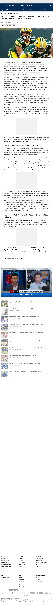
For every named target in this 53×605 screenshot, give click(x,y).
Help (2, 575)
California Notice (40, 566)
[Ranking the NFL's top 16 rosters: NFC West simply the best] (4, 319)
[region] (26, 282)
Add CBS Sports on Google (9, 25)
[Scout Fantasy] (48, 593)
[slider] (26, 292)
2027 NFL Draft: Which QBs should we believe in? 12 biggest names (26, 332)
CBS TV (21, 566)
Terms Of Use (39, 558)
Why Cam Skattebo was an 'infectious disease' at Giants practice (25, 363)
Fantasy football (37, 139)
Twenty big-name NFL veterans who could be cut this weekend (25, 371)
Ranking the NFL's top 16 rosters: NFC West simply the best (24, 316)
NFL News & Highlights (13, 13)
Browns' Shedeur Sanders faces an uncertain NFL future (23, 309)
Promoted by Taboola (46, 264)
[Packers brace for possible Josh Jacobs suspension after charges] (4, 342)
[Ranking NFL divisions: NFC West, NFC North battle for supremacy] (4, 327)
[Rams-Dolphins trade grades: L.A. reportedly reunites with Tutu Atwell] (4, 350)
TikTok (20, 577)
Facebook (21, 581)
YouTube (21, 575)
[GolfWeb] (26, 596)
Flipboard (21, 586)
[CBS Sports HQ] (24, 590)
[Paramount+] (24, 592)
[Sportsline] (16, 593)
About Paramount (23, 562)
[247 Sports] (6, 592)
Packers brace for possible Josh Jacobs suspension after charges (25, 340)
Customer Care (5, 577)
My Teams (38, 579)
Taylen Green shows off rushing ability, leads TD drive (22, 355)
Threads (21, 585)
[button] (2, 5)
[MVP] (41, 592)
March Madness (5, 568)
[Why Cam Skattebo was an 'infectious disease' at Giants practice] (4, 366)
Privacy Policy (39, 560)
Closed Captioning (40, 565)
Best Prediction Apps (6, 566)
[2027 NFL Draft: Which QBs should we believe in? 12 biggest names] (4, 335)
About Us (21, 558)
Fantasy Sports (5, 560)
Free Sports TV (5, 562)
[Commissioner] (34, 592)
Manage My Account (41, 575)
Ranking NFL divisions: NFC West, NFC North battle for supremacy (26, 324)
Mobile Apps (4, 570)
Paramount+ (22, 564)
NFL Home (3, 13)
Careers (21, 560)
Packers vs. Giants (31, 137)
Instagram (21, 579)
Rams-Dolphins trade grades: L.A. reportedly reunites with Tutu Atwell (26, 348)
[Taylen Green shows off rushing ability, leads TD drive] (4, 358)
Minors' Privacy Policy (41, 562)
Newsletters (39, 577)
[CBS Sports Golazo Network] (38, 590)
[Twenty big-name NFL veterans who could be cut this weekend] (4, 374)
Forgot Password (40, 581)
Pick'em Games (5, 558)
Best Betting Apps (6, 564)
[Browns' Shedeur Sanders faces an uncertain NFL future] (4, 311)
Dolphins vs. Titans (44, 137)
